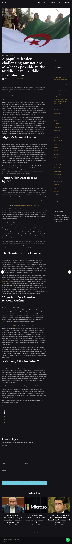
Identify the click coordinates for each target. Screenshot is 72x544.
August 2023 (57, 184)
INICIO (39, 3)
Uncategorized (57, 205)
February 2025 (57, 127)
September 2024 (58, 141)
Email (26, 463)
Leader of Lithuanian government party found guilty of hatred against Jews (61, 85)
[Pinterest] (4, 419)
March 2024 (57, 161)
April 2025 (56, 120)
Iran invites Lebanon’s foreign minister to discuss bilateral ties (13, 518)
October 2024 (57, 137)
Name (3, 463)
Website (4, 470)
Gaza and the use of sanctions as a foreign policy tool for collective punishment (26, 386)
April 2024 (56, 157)
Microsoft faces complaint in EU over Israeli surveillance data (36, 518)
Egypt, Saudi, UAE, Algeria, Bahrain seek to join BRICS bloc (26, 325)
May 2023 (56, 195)
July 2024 (56, 147)
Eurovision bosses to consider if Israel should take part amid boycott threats (61, 101)
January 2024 (57, 168)
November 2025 (57, 117)
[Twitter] (4, 422)
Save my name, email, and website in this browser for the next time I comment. (20, 480)
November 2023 (57, 174)
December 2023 (57, 171)
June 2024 (56, 151)
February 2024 (57, 164)
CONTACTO (60, 3)
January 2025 (57, 130)
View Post (12, 505)
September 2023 (58, 181)
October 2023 (57, 178)
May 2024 (56, 154)
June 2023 (56, 191)
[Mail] (4, 425)
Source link (4, 406)
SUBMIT (24, 483)
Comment (4, 445)
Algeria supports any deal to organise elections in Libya (26, 205)
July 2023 (56, 188)
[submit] (68, 61)
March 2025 (56, 124)
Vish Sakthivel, (5, 281)
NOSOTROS (46, 3)
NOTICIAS (67, 3)
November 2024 (57, 134)
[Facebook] (4, 416)
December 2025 (57, 113)
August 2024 (57, 144)
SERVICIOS (53, 3)
